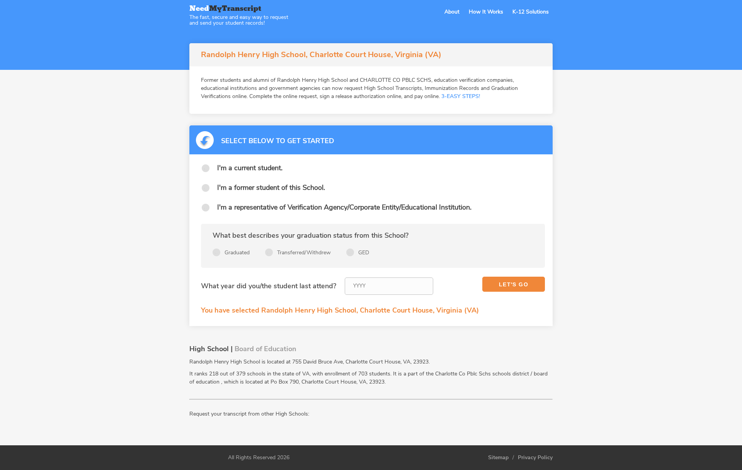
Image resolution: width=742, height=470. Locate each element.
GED (363, 252)
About (451, 11)
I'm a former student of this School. (271, 187)
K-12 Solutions (530, 11)
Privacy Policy (535, 457)
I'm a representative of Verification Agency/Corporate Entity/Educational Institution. (344, 207)
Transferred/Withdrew (304, 252)
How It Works (486, 11)
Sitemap (498, 457)
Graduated (237, 252)
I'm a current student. (250, 167)
